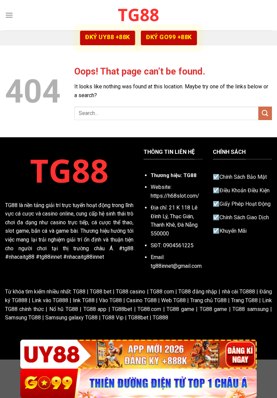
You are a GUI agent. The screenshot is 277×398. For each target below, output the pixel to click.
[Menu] (9, 15)
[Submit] (265, 113)
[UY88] (138, 354)
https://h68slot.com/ (175, 196)
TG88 (11, 205)
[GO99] (138, 383)
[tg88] (138, 15)
